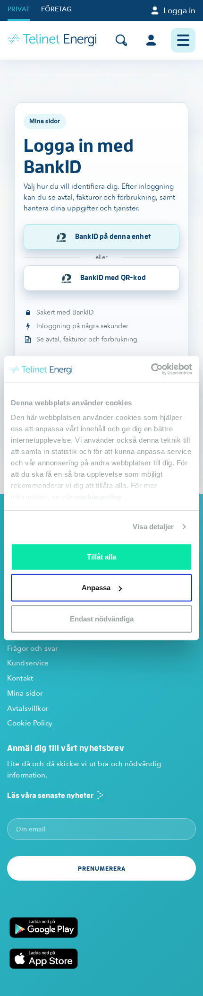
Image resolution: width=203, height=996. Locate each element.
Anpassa (96, 588)
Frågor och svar (32, 648)
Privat (19, 9)
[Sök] (121, 40)
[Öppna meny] (183, 40)
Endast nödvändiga (102, 618)
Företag (56, 9)
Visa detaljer (153, 527)
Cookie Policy (29, 723)
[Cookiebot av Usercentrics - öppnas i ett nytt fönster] (151, 369)
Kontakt (20, 678)
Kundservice (28, 663)
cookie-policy (98, 497)
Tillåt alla (101, 556)
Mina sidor (24, 693)
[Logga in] (151, 40)
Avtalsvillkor (27, 708)
